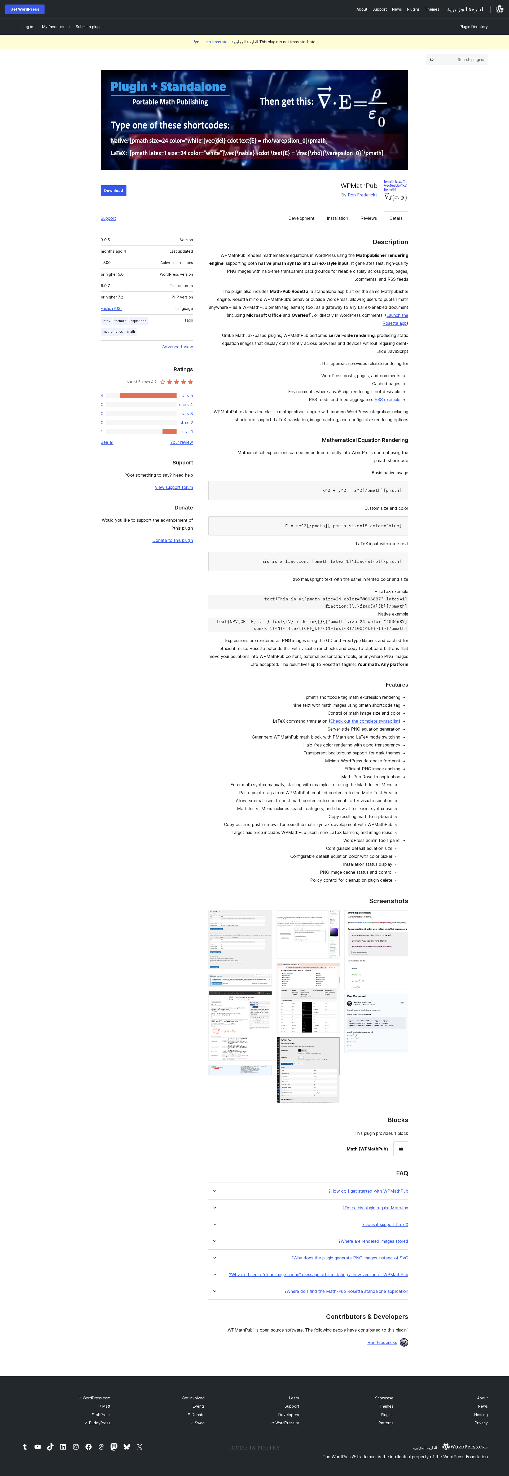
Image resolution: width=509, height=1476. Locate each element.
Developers (288, 1414)
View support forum (174, 487)
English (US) (111, 308)
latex (106, 321)
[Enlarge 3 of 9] (333, 917)
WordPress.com (94, 1398)
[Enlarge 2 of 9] (401, 1001)
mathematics (113, 331)
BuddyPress (97, 1423)
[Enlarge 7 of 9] (265, 980)
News (483, 1406)
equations (138, 321)
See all (107, 442)
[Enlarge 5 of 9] (333, 1044)
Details (396, 218)
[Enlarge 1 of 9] (401, 917)
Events (199, 1406)
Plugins (387, 1414)
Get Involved (193, 1398)
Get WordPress (25, 9)
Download (113, 190)
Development (301, 218)
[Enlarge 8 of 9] (265, 998)
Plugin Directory (474, 26)
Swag (197, 1423)
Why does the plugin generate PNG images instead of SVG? (349, 1257)
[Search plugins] (431, 59)
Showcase (384, 1398)
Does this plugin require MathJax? (375, 1207)
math (131, 331)
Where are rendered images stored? (373, 1241)
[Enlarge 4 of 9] (333, 970)
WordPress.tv (285, 1423)
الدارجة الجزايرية (425, 1448)
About (482, 1398)
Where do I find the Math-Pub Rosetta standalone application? (346, 1291)
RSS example (387, 399)
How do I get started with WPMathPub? (368, 1191)
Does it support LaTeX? (385, 1224)
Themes (386, 1406)
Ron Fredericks (363, 194)
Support (108, 218)
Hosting (481, 1414)
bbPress (100, 1414)
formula (120, 321)
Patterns (386, 1423)
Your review (181, 442)
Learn (294, 1398)
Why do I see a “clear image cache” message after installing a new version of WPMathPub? (318, 1274)
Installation (337, 218)
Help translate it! (212, 41)
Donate (196, 1414)
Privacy (481, 1423)
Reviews (369, 218)
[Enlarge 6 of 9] (265, 917)
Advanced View (177, 346)
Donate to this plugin (172, 540)
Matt (104, 1406)
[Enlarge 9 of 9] (265, 1072)
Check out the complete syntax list (364, 721)
